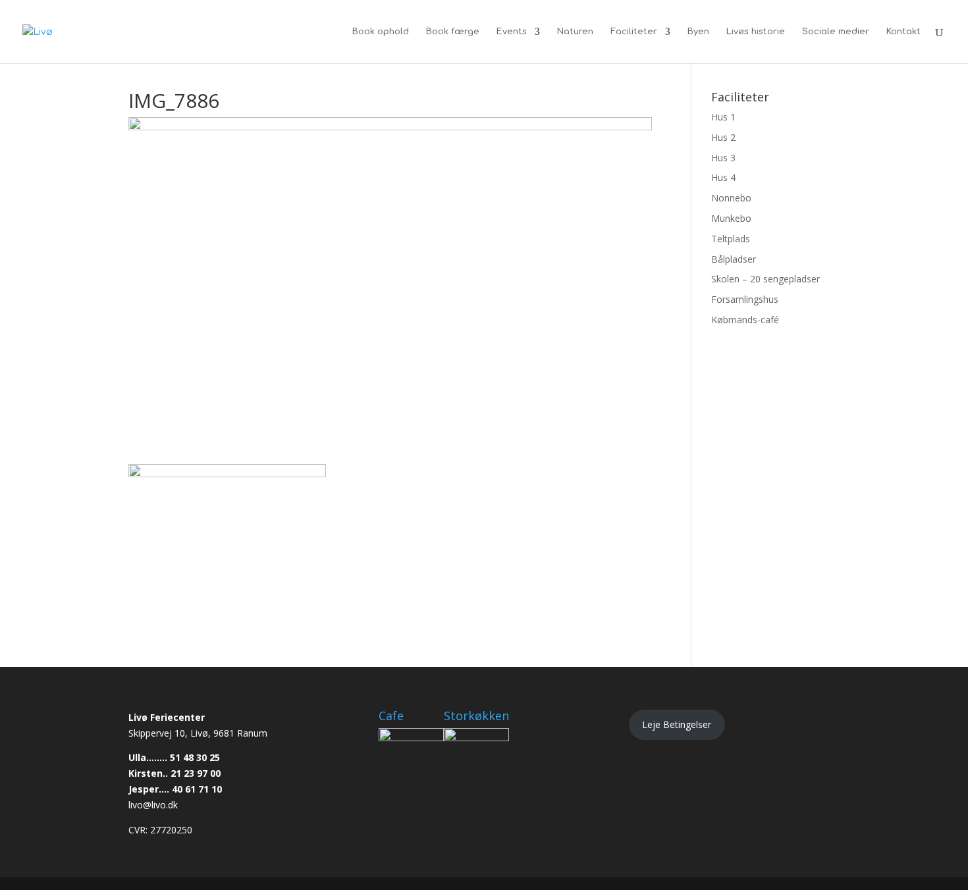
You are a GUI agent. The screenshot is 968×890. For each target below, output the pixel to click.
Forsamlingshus (744, 299)
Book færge (452, 31)
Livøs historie (755, 31)
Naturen (575, 31)
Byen (698, 31)
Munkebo (731, 218)
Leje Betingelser (676, 724)
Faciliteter (633, 31)
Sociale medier (835, 31)
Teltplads (730, 238)
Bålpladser (733, 259)
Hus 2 (723, 137)
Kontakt (903, 31)
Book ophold (380, 31)
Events (512, 31)
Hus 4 (723, 177)
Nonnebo (731, 198)
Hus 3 (723, 157)
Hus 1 (723, 117)
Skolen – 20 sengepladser (765, 279)
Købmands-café (745, 319)
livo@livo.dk (153, 804)
